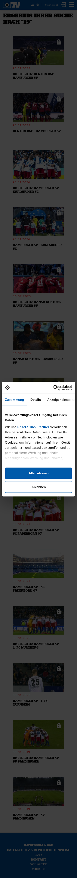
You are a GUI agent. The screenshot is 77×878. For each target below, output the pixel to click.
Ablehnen (38, 487)
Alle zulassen (39, 473)
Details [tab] (35, 399)
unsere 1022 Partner (33, 427)
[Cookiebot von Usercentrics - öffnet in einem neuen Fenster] (54, 388)
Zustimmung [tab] (14, 399)
